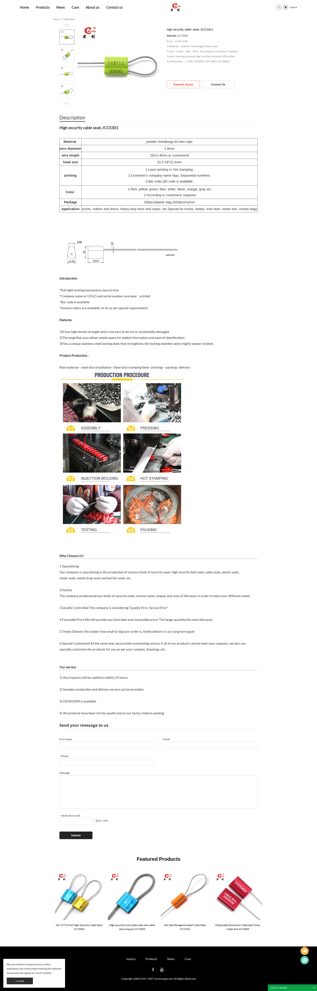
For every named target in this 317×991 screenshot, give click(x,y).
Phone (63, 756)
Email (166, 739)
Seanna (304, 951)
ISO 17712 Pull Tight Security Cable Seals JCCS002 (79, 926)
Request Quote (183, 84)
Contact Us (218, 84)
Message (64, 772)
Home (24, 7)
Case (75, 7)
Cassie (304, 960)
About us (92, 7)
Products (43, 7)
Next (66, 103)
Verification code (69, 815)
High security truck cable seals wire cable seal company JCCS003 (132, 926)
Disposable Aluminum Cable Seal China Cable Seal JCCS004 (237, 926)
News (60, 7)
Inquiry (131, 959)
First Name (65, 739)
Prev (66, 25)
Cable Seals (68, 19)
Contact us (114, 7)
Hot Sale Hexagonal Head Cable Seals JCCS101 (185, 926)
